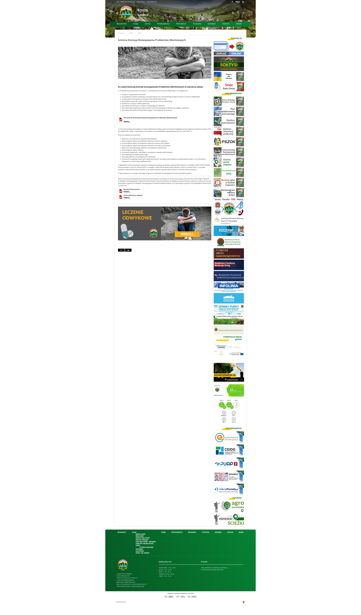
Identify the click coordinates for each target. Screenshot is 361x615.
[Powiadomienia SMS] (229, 176)
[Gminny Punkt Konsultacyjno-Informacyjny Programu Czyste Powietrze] (229, 314)
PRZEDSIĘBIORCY (176, 532)
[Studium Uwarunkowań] (229, 125)
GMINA (163, 532)
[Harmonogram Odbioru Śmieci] (229, 196)
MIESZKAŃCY (192, 532)
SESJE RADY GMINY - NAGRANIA (146, 542)
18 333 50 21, (126, 578)
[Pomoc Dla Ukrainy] (229, 80)
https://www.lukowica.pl (127, 582)
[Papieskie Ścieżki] (229, 524)
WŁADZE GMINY (141, 534)
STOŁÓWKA (218, 532)
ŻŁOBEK (241, 532)
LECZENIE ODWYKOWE (146, 547)
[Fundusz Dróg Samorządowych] (229, 258)
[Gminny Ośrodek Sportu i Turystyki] (229, 224)
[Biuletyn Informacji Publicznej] (237, 2)
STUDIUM (230, 532)
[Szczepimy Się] (229, 235)
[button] (233, 13)
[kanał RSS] (243, 2)
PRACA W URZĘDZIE (142, 540)
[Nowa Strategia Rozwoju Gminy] (229, 105)
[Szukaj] (238, 13)
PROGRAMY (139, 549)
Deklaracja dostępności (128, 2)
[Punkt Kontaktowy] (229, 443)
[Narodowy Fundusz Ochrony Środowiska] (229, 246)
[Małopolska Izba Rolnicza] (229, 334)
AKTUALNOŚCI (122, 532)
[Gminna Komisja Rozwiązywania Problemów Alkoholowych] (229, 156)
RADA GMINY (140, 536)
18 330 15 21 (134, 578)
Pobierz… (127, 121)
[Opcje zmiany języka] (243, 13)
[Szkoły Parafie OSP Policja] (229, 215)
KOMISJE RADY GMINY (143, 538)
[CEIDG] (229, 456)
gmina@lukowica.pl (128, 580)
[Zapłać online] (229, 54)
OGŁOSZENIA (140, 551)
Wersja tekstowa (152, 2)
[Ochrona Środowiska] (229, 145)
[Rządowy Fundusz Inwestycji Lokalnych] (229, 280)
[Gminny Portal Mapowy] (229, 166)
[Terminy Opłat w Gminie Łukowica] (229, 186)
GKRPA (138, 545)
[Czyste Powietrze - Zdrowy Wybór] (229, 302)
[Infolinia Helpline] (229, 291)
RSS (118, 2)
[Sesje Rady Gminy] (229, 90)
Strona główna (121, 33)
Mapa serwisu (141, 2)
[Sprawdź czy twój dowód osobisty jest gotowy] (229, 482)
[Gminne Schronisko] (229, 323)
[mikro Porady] (229, 495)
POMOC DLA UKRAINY (142, 553)
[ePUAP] (229, 469)
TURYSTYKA (205, 532)
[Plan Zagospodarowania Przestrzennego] (229, 115)
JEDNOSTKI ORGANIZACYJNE (144, 544)
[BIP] (229, 135)
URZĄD (131, 33)
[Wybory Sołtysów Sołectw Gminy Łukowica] (229, 70)
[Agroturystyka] (229, 511)
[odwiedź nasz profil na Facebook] (232, 2)
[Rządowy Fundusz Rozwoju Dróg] (229, 269)
